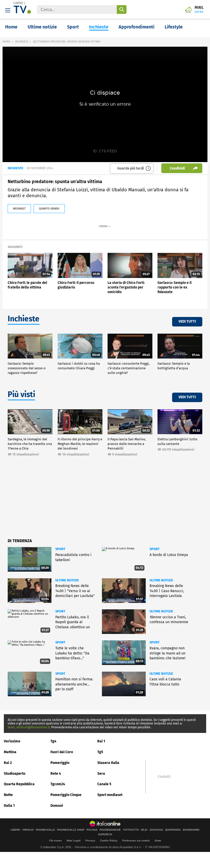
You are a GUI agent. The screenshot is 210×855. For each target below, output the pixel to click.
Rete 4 (55, 773)
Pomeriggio (59, 763)
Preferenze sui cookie (136, 840)
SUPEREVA (105, 834)
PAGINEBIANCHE (110, 830)
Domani (56, 805)
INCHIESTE (21, 41)
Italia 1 (9, 805)
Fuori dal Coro (61, 752)
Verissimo (12, 741)
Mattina (10, 752)
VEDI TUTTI (187, 321)
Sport (73, 27)
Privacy (90, 840)
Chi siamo (55, 840)
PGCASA (92, 830)
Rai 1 (101, 741)
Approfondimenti (136, 27)
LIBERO (18, 3)
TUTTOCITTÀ (131, 830)
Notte (8, 795)
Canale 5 (104, 784)
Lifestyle (174, 27)
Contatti (164, 777)
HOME (6, 41)
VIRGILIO (28, 830)
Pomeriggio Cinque (65, 795)
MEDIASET (19, 208)
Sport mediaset (109, 795)
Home (11, 27)
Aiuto (158, 840)
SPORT (60, 549)
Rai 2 (8, 763)
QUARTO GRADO (49, 208)
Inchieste (98, 27)
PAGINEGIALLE (45, 830)
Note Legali (74, 840)
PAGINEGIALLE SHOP (71, 830)
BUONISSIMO (191, 830)
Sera (101, 773)
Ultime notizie (42, 27)
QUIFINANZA (173, 830)
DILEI (144, 830)
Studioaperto (14, 773)
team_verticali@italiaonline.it (29, 727)
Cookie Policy (109, 840)
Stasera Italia (108, 763)
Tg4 (53, 741)
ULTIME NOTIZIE (67, 580)
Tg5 (100, 752)
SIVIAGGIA (156, 830)
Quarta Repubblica (19, 784)
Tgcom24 (57, 784)
